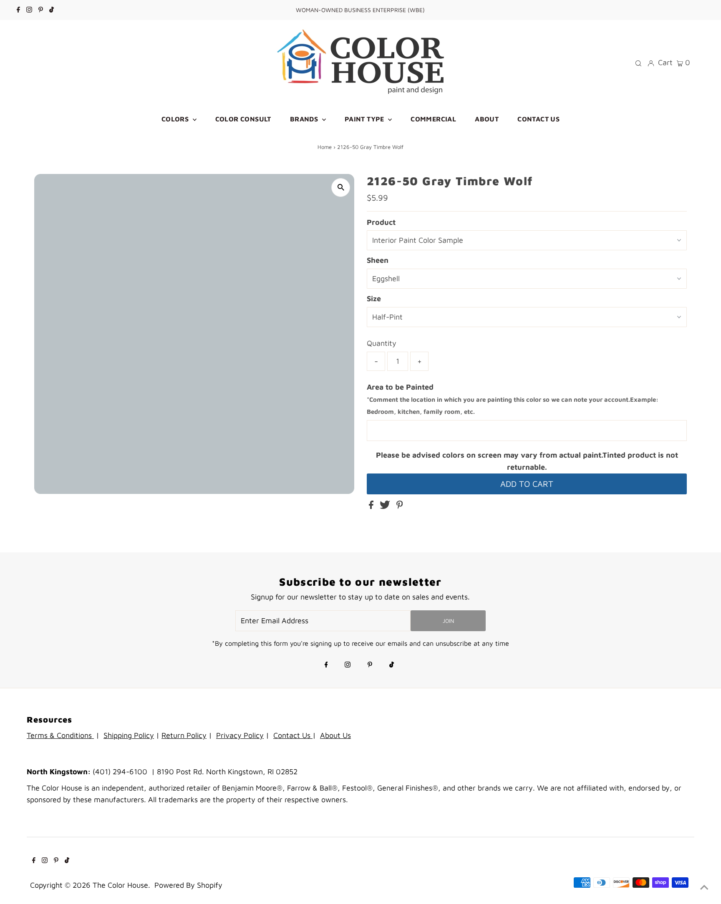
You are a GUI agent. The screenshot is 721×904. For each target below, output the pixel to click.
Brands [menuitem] (305, 119)
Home (325, 147)
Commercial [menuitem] (433, 119)
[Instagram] (29, 10)
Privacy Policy (240, 735)
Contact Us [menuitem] (538, 119)
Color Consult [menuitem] (243, 119)
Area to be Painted (512, 399)
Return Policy (184, 735)
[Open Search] (638, 62)
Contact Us (293, 735)
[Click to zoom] (340, 187)
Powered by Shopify (188, 885)
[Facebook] (18, 10)
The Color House (120, 885)
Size (374, 298)
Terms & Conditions (60, 735)
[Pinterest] (40, 10)
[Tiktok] (51, 10)
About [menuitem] (487, 119)
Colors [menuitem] (176, 119)
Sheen (377, 260)
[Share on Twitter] (386, 506)
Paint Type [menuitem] (365, 119)
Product (381, 222)
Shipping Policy (128, 735)
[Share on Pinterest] (399, 506)
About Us (335, 735)
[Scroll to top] (704, 887)
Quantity (381, 343)
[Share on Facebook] (372, 506)
